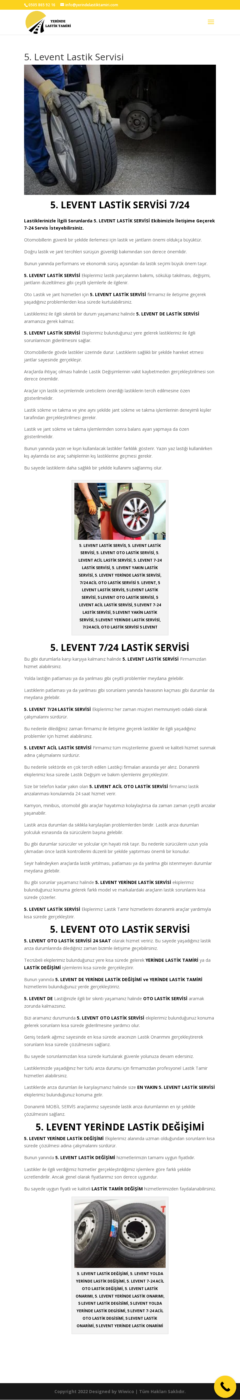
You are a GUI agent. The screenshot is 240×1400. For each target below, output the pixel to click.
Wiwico (126, 1391)
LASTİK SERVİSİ (133, 221)
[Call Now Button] (225, 1387)
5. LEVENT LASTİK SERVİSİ (150, 659)
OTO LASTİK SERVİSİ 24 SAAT (79, 941)
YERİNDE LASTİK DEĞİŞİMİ (75, 1138)
